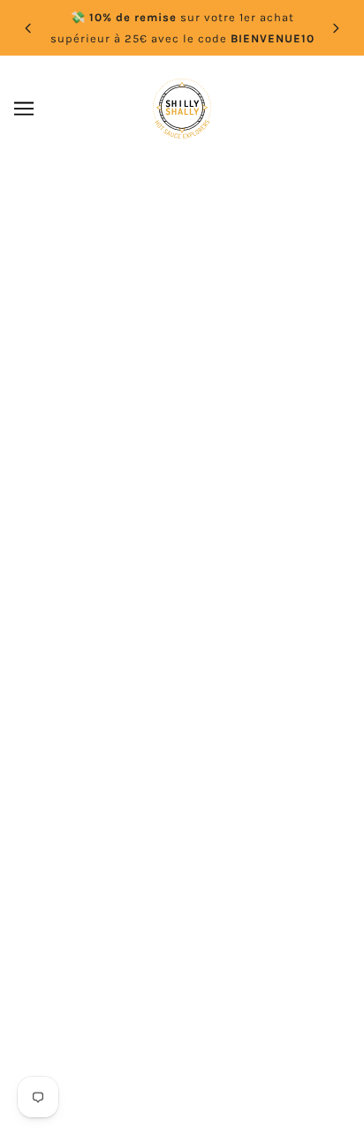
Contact (182, 666)
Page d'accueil (222, 354)
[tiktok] (229, 578)
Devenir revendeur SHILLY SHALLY (182, 694)
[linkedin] (197, 578)
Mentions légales (182, 720)
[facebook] (134, 578)
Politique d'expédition (182, 801)
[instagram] (166, 578)
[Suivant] (336, 28)
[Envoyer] (292, 995)
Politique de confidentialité (182, 774)
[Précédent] (28, 28)
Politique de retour (182, 747)
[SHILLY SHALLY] (182, 108)
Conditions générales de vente (182, 828)
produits (264, 373)
